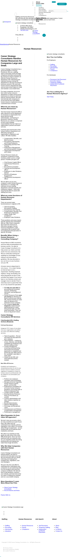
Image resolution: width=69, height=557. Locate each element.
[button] (16, 14)
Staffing (41, 8)
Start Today (50, 96)
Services (39, 5)
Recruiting (42, 9)
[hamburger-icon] (54, 2)
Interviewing (42, 11)
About (38, 2)
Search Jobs (40, 3)
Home (2, 44)
